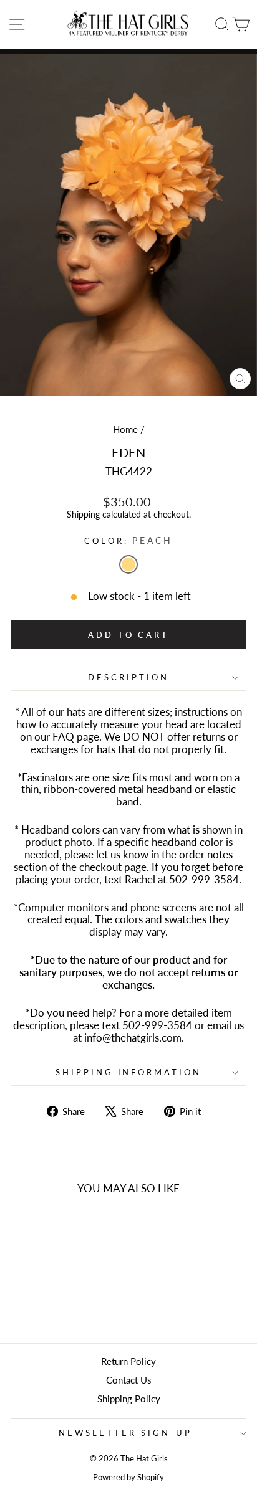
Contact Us (129, 1379)
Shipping (83, 514)
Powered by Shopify (128, 1477)
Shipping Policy (128, 1398)
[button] (128, 564)
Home (125, 429)
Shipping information (129, 1072)
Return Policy (128, 1361)
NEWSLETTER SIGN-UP (125, 1433)
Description (128, 677)
